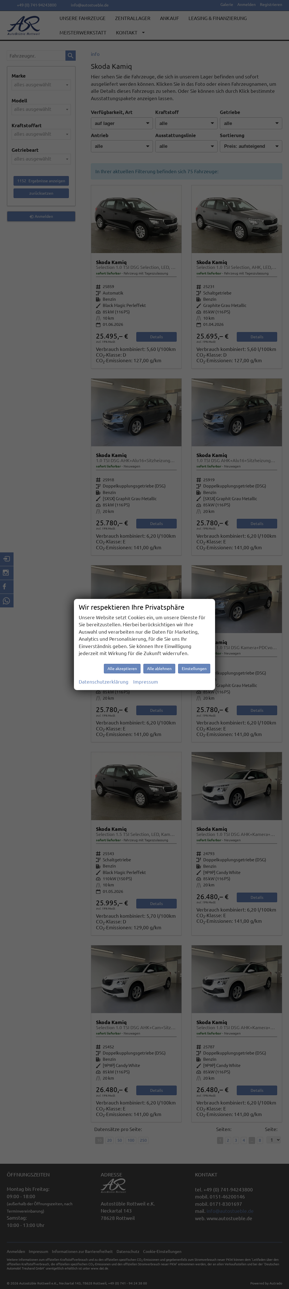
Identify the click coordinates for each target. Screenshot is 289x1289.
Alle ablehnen (159, 668)
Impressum (145, 681)
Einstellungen (194, 668)
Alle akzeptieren (122, 668)
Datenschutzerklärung (103, 681)
